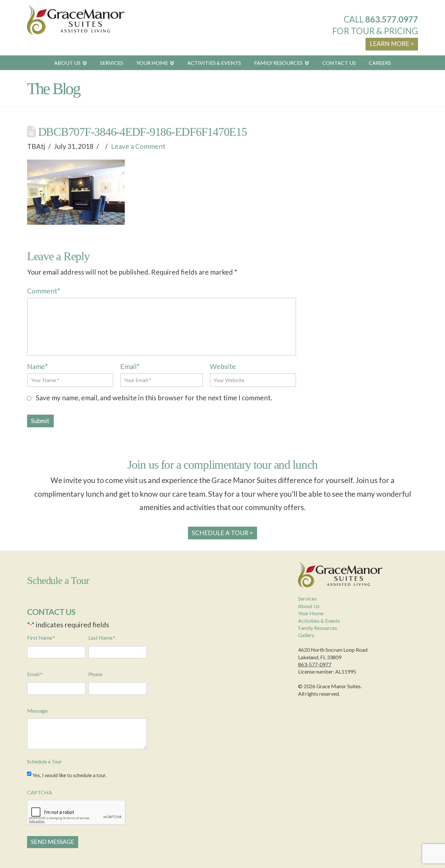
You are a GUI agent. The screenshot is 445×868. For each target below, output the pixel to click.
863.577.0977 (391, 19)
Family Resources (317, 628)
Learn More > (392, 43)
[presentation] (76, 812)
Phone (95, 674)
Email (130, 366)
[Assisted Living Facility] (76, 20)
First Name (41, 637)
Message (37, 710)
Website (223, 366)
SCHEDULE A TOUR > (222, 532)
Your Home (310, 613)
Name (37, 366)
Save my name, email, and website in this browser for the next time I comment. (154, 397)
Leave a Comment (138, 146)
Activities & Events (319, 621)
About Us (309, 606)
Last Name (101, 637)
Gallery (306, 635)
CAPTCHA (39, 792)
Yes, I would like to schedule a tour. (70, 775)
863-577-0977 (314, 664)
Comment (43, 291)
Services (307, 598)
